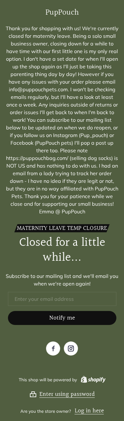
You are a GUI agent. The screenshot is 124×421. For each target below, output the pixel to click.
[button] (62, 394)
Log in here (89, 411)
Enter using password (67, 394)
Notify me (62, 318)
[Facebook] (53, 348)
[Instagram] (71, 348)
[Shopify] (92, 379)
